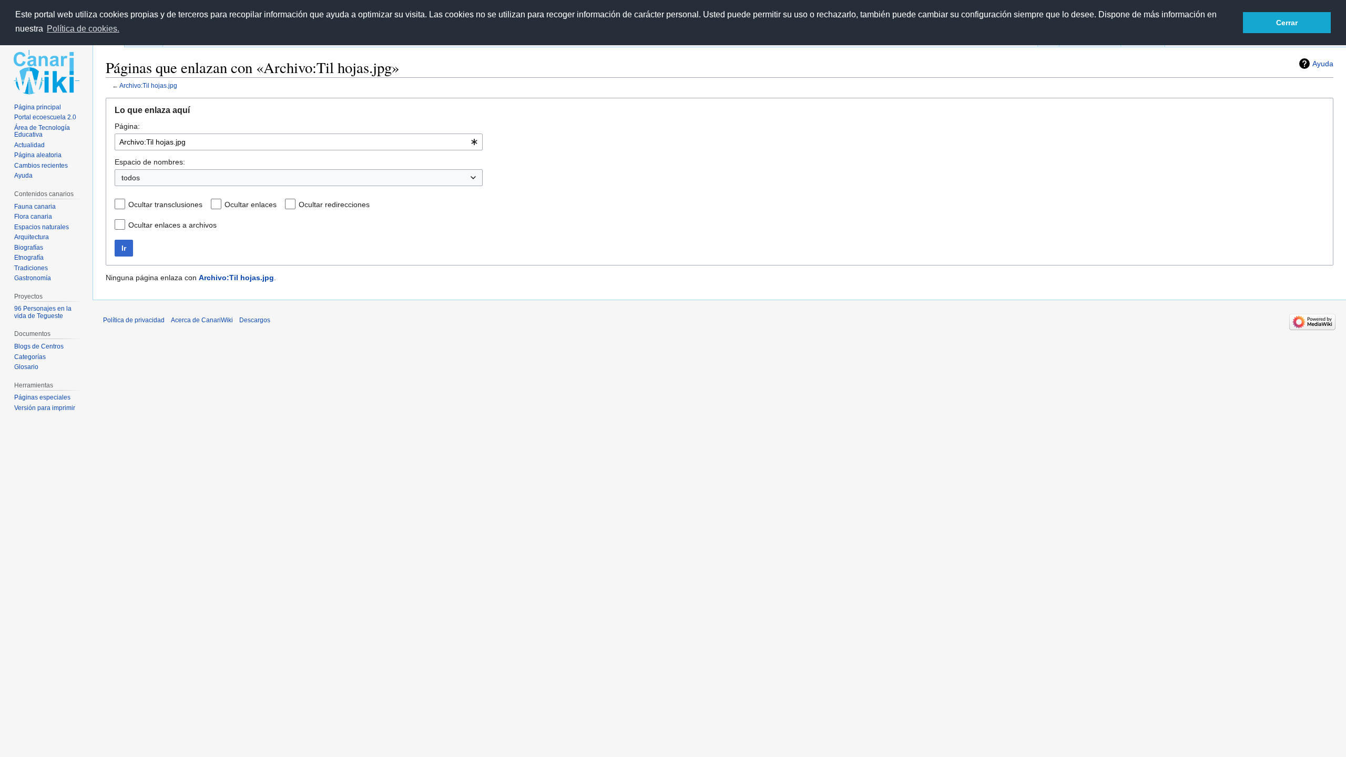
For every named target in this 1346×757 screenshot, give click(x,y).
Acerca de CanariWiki (202, 320)
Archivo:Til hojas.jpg (148, 85)
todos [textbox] (130, 177)
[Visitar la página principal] (46, 72)
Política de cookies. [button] (83, 28)
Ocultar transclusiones (165, 204)
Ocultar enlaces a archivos (172, 225)
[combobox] (299, 142)
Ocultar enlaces (251, 204)
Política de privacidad (134, 320)
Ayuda (1322, 63)
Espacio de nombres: (150, 162)
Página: (127, 126)
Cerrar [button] (1287, 22)
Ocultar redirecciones (334, 204)
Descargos (254, 320)
